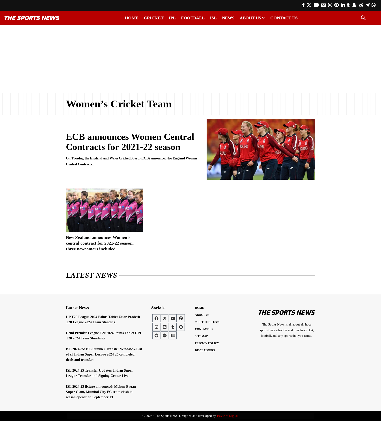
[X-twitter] (164, 318)
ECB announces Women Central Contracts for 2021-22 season (130, 142)
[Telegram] (367, 5)
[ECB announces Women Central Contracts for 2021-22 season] (261, 149)
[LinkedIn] (343, 5)
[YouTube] (316, 5)
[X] (309, 5)
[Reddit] (361, 5)
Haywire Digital (227, 415)
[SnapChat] (354, 5)
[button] (363, 17)
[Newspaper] (173, 335)
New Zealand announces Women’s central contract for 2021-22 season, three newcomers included (100, 243)
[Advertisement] (190, 59)
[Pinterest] (336, 5)
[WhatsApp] (373, 5)
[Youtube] (173, 318)
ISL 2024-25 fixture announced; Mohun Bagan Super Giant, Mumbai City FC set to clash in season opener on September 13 (101, 392)
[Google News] (323, 5)
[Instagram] (330, 5)
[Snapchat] (181, 327)
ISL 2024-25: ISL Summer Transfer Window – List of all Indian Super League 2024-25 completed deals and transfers (104, 354)
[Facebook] (303, 5)
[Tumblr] (348, 5)
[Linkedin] (164, 327)
